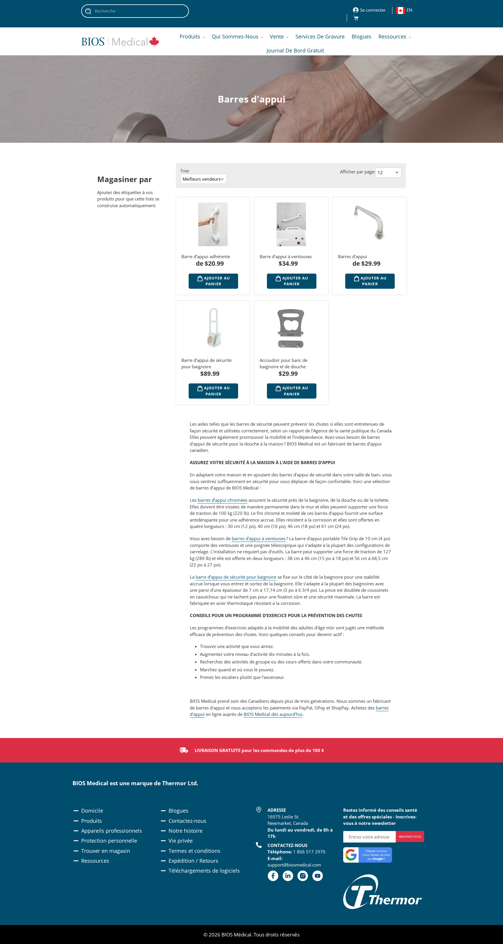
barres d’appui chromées (222, 500)
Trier (184, 171)
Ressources (95, 860)
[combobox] (135, 11)
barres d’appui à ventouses (259, 538)
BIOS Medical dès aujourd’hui (273, 714)
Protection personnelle (109, 840)
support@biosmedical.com (294, 865)
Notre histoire (186, 830)
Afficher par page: (357, 172)
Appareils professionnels (111, 830)
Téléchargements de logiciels (204, 870)
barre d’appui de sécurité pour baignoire (236, 577)
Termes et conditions (194, 850)
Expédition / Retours (193, 860)
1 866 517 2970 (309, 852)
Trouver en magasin (105, 850)
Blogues (178, 810)
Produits (91, 820)
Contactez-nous (187, 820)
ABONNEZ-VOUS (410, 836)
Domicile (92, 810)
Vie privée (181, 840)
